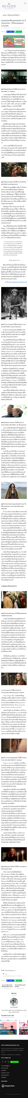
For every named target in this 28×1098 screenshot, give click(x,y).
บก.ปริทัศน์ (3, 1070)
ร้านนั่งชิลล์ (3, 1077)
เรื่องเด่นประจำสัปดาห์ (14, 15)
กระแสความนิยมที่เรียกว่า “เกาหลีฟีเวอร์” (11, 1031)
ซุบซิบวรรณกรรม (5, 1075)
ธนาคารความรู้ (4, 1068)
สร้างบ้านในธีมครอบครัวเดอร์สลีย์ (20, 985)
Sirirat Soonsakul (17, 28)
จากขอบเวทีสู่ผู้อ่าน (5, 1066)
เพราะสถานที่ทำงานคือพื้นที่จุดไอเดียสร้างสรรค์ (7, 985)
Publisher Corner (5, 1073)
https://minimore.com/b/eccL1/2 (17, 282)
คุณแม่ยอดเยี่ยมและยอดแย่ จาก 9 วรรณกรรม (13, 976)
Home (4, 15)
